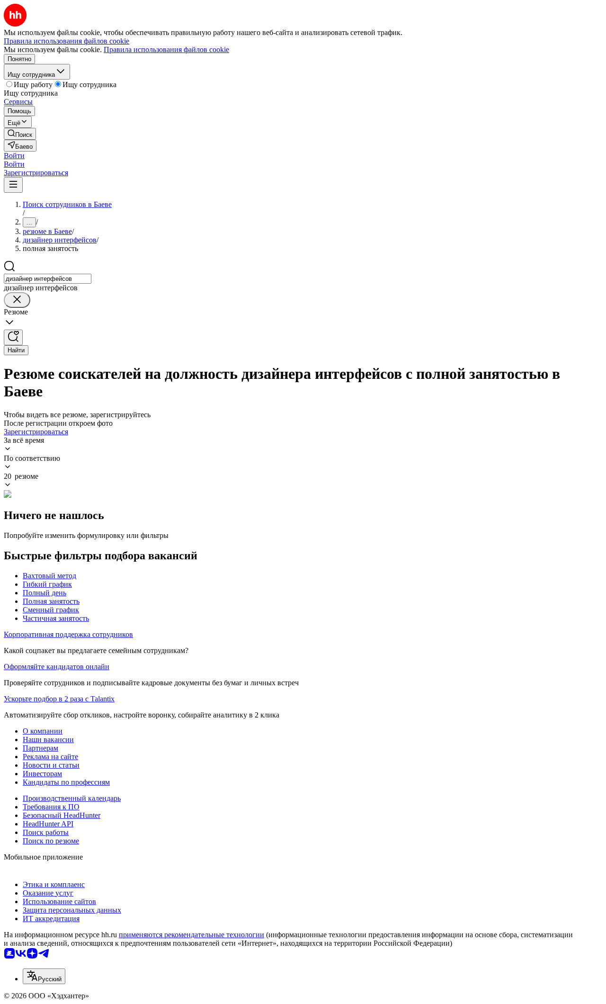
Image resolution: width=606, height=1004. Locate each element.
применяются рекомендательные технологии (191, 935)
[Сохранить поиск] (13, 337)
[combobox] (47, 279)
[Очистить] (17, 300)
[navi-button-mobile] (13, 185)
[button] (14, 156)
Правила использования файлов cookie (166, 49)
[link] (20, 134)
